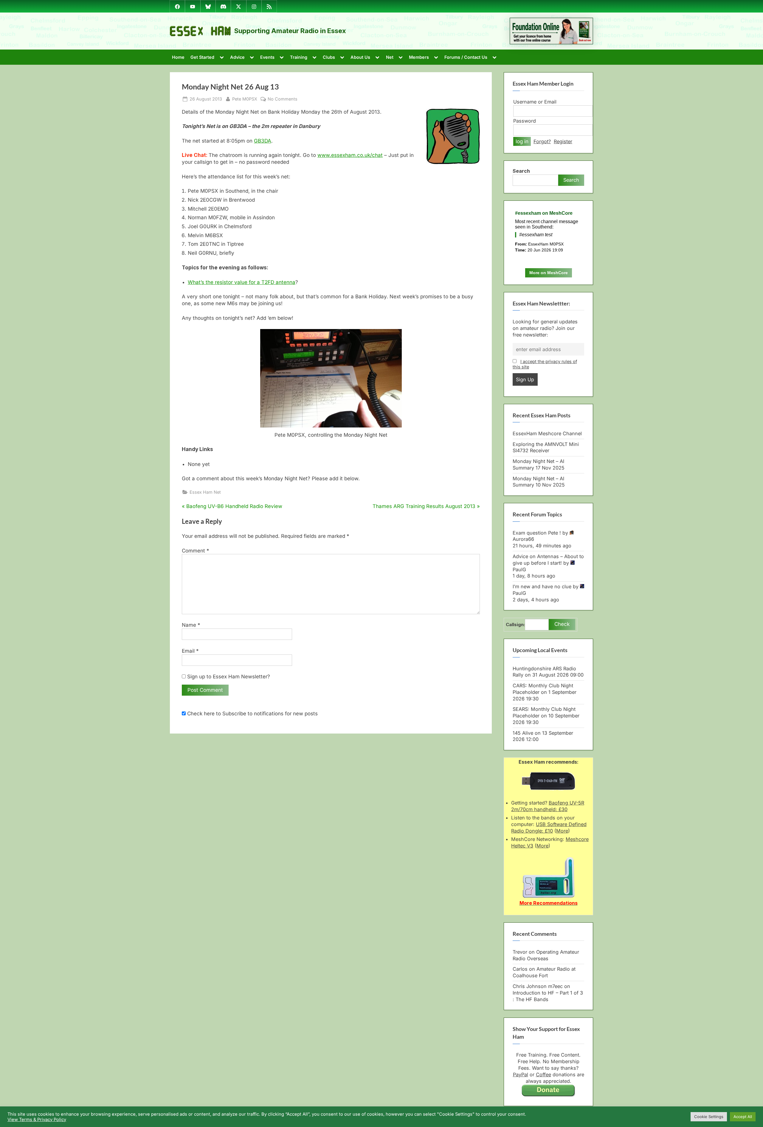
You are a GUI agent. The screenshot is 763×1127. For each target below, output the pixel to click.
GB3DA (262, 141)
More (562, 831)
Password (524, 121)
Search (521, 171)
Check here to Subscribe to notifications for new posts (252, 714)
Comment (195, 551)
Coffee (543, 1074)
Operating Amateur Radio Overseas (546, 955)
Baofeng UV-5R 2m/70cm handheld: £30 (547, 806)
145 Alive (523, 733)
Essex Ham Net (205, 492)
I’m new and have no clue (542, 586)
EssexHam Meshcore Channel (547, 433)
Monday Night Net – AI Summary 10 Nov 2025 (539, 481)
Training (298, 57)
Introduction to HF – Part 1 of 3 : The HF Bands (548, 996)
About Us (360, 57)
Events (267, 57)
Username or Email (534, 102)
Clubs (329, 57)
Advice (237, 57)
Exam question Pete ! (537, 533)
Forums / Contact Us (465, 57)
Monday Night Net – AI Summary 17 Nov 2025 (539, 464)
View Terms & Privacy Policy (36, 1119)
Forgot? (542, 141)
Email (190, 651)
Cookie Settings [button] (708, 1116)
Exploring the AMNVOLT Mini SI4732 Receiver (546, 447)
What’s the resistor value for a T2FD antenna (241, 282)
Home (178, 57)
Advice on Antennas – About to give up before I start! (548, 559)
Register (563, 141)
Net (389, 57)
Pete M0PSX (244, 98)
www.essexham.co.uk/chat (350, 155)
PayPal (520, 1074)
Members (419, 57)
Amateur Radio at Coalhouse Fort (544, 972)
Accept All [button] (742, 1116)
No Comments (282, 99)
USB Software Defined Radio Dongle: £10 (549, 827)
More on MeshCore (548, 272)
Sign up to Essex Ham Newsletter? (228, 677)
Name (191, 625)
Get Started (202, 57)
